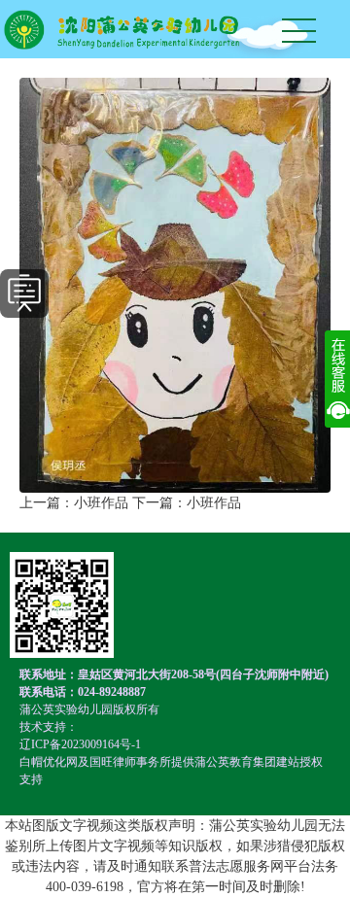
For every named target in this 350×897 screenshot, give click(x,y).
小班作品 (101, 503)
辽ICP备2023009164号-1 (80, 744)
